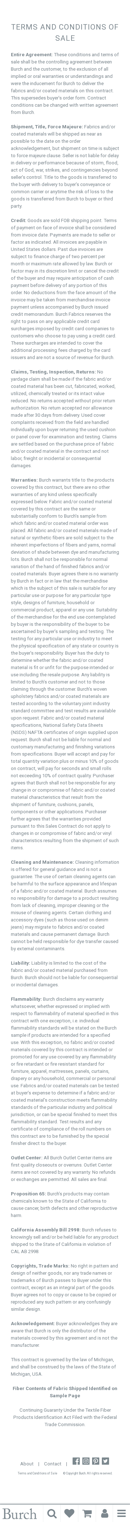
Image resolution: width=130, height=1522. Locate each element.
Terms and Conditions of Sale (37, 1473)
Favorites (69, 1513)
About (27, 1463)
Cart (87, 1513)
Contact (52, 1463)
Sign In (104, 1513)
